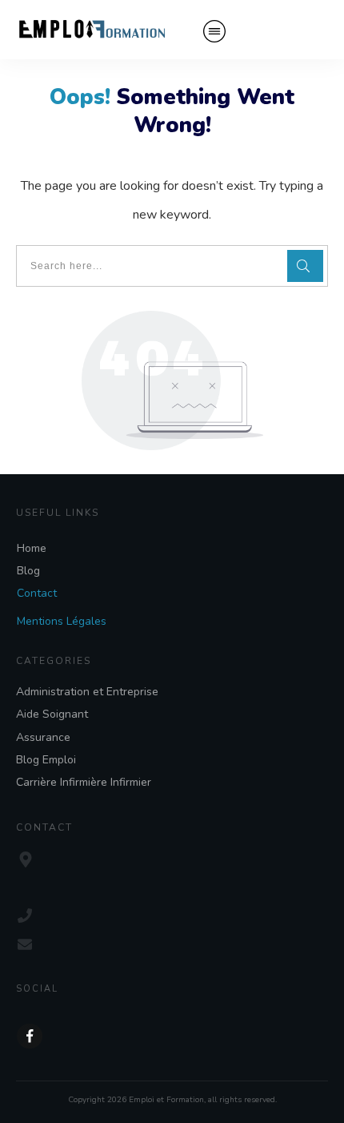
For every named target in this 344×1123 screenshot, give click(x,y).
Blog (28, 570)
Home (31, 548)
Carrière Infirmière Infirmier (83, 782)
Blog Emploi (46, 759)
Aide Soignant (52, 714)
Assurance (43, 737)
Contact (37, 593)
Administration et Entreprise (87, 691)
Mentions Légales (61, 621)
